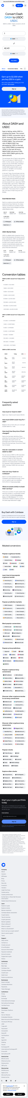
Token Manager (5, 989)
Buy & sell (4, 963)
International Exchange (8, 1001)
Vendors (3, 887)
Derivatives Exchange (7, 1003)
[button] (25, 5)
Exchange (4, 998)
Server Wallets (5, 1015)
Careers (3, 874)
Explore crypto (5, 905)
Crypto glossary (6, 919)
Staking (3, 996)
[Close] (24, 1086)
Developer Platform (7, 1010)
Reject (8, 1094)
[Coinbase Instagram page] (10, 1081)
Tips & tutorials (5, 917)
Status (3, 958)
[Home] (2, 5)
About (3, 871)
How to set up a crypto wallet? (10, 931)
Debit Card (4, 975)
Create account (5, 945)
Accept (20, 1094)
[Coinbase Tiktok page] (15, 1081)
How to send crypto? (7, 933)
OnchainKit (4, 1031)
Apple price (4, 1072)
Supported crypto (6, 956)
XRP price (4, 1065)
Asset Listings (5, 982)
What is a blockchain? (7, 928)
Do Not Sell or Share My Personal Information (11, 897)
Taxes (3, 935)
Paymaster (4, 1028)
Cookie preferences (7, 894)
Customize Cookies (11, 1090)
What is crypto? (5, 926)
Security (3, 883)
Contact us (4, 942)
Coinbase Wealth (6, 970)
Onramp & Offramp (6, 1021)
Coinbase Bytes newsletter (9, 912)
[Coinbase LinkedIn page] (6, 1081)
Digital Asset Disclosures (8, 901)
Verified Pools (5, 1005)
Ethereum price (5, 1061)
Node (2, 1037)
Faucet (3, 1044)
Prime (3, 994)
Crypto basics (5, 915)
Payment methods (6, 952)
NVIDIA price (5, 1070)
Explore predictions (7, 977)
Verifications (5, 1035)
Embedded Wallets (6, 1017)
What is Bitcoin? (6, 924)
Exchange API (5, 1047)
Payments (4, 986)
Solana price (5, 1063)
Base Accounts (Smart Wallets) (10, 1019)
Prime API (4, 1051)
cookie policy (10, 1085)
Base (2, 1012)
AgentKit (4, 1040)
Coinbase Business (6, 984)
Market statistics (6, 910)
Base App (4, 966)
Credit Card (4, 972)
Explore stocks (5, 908)
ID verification (5, 947)
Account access (5, 954)
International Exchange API (9, 1049)
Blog (2, 878)
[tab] (3, 69)
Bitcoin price (5, 1058)
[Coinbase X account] (1, 1081)
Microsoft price (5, 1075)
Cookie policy (5, 892)
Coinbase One (5, 968)
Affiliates (4, 876)
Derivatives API (5, 1053)
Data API (3, 1033)
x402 (2, 1024)
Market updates (5, 922)
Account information (7, 949)
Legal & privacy (5, 890)
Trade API (4, 1026)
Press (3, 881)
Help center (4, 940)
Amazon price (5, 1077)
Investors (4, 885)
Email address (5, 813)
